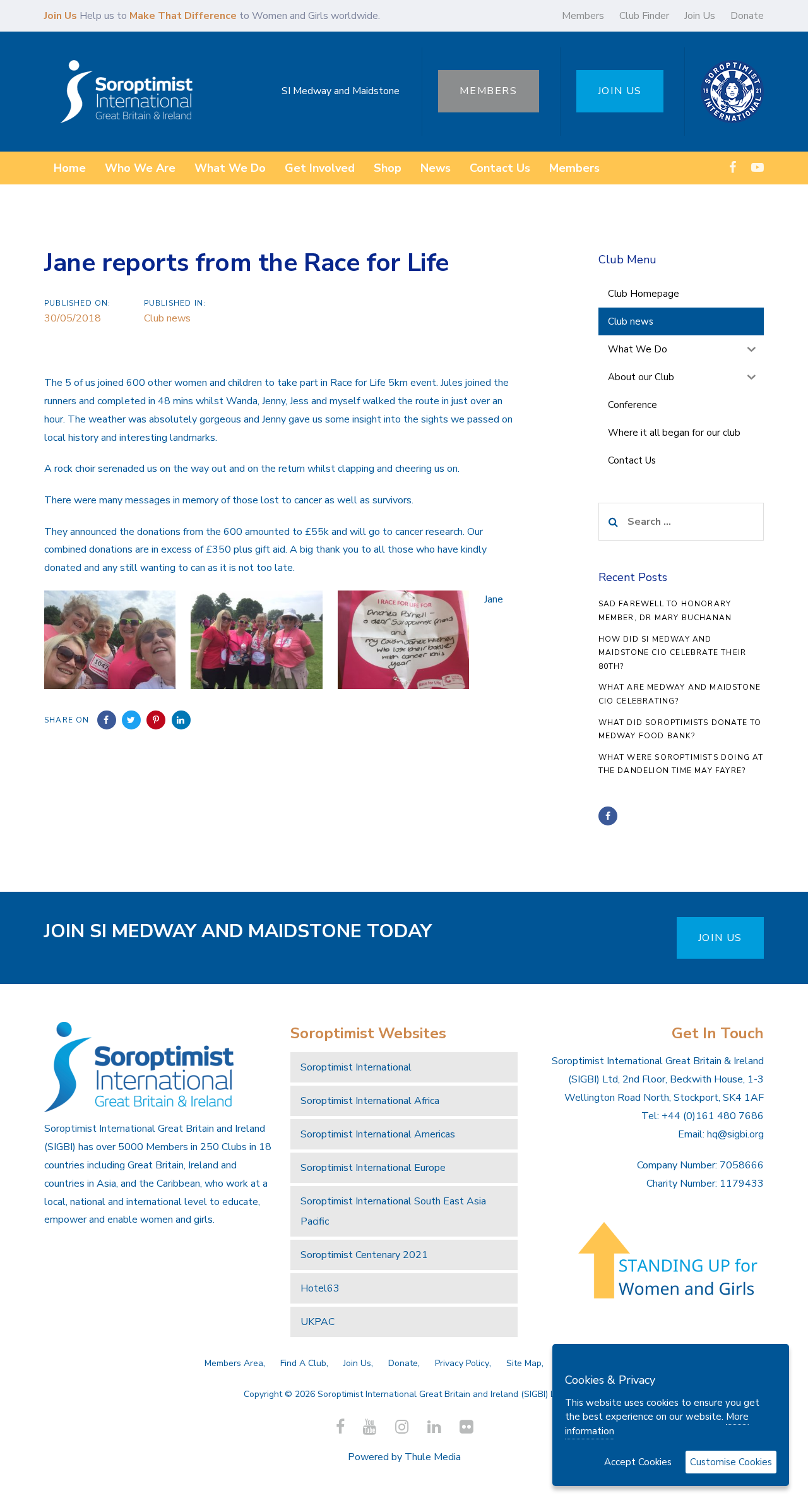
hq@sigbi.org (735, 1134)
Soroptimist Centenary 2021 (364, 1255)
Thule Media (433, 1457)
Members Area (234, 1363)
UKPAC (317, 1322)
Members (583, 16)
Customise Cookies (731, 1462)
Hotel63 (320, 1288)
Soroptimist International (356, 1067)
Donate (747, 16)
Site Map (524, 1363)
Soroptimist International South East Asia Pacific (393, 1211)
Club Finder (644, 16)
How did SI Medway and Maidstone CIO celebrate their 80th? (672, 652)
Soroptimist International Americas (377, 1134)
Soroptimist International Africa (369, 1101)
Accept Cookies (638, 1462)
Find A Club (303, 1363)
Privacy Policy (462, 1363)
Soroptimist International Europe (373, 1168)
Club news (167, 318)
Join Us (699, 16)
